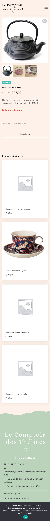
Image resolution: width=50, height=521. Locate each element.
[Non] (47, 511)
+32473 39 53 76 (15, 464)
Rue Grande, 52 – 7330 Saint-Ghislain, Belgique (23, 480)
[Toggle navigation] (46, 8)
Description (25, 134)
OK (25, 517)
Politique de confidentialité (17, 498)
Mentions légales (12, 493)
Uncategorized (20, 123)
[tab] (25, 134)
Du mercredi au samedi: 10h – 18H (23, 486)
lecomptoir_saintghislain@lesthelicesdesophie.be (25, 473)
